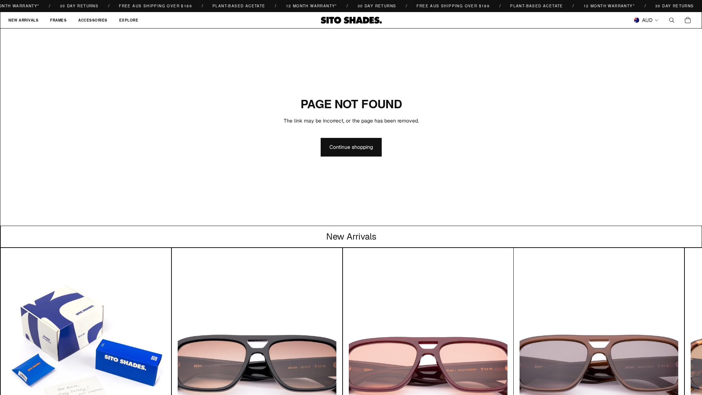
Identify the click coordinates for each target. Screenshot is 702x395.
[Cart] (688, 20)
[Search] (672, 20)
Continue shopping (351, 147)
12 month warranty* (306, 5)
